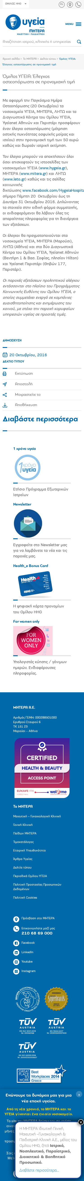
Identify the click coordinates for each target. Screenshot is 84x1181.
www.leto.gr (14, 180)
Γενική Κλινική (23, 825)
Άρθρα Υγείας (22, 859)
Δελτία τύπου (48, 59)
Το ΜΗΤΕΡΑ (30, 59)
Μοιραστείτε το (28, 395)
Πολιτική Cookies (25, 897)
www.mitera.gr (33, 174)
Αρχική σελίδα (11, 59)
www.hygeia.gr (53, 168)
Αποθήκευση (26, 405)
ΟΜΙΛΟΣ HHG (13, 3)
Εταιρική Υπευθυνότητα (29, 850)
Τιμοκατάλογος (23, 842)
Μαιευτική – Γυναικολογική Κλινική (37, 816)
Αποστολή (24, 384)
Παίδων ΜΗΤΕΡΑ (25, 833)
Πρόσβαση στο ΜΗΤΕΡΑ (38, 918)
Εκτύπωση (24, 374)
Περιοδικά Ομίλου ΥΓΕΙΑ (30, 876)
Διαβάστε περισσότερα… (39, 1171)
